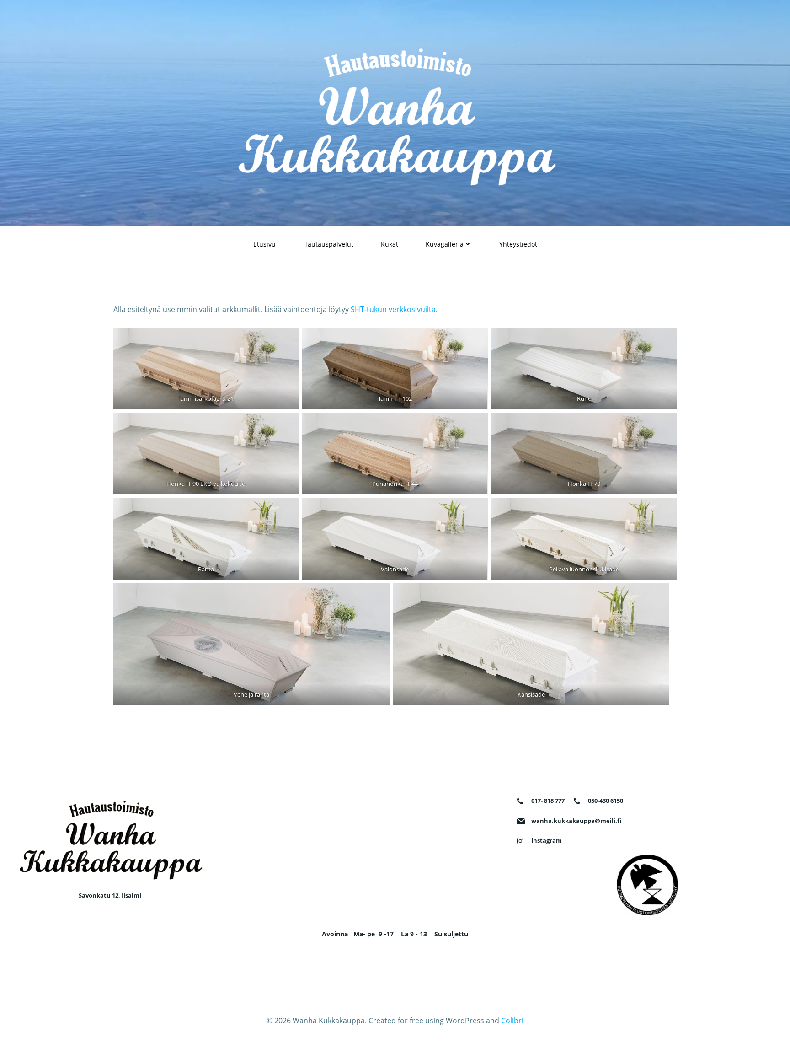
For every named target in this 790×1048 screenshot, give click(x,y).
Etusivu (264, 244)
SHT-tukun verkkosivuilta (393, 309)
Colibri (512, 1021)
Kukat (389, 244)
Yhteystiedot (518, 244)
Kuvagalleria (445, 244)
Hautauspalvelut (328, 244)
